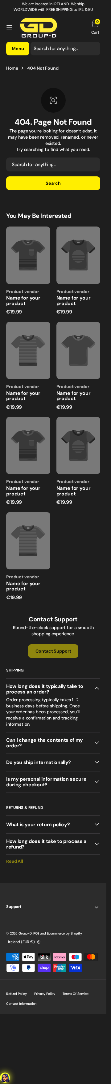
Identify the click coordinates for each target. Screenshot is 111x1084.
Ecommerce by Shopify (64, 933)
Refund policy (16, 993)
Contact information (21, 1003)
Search (53, 183)
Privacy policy (44, 993)
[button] (9, 27)
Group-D (25, 933)
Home (12, 68)
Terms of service (75, 993)
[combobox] (65, 48)
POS (36, 933)
